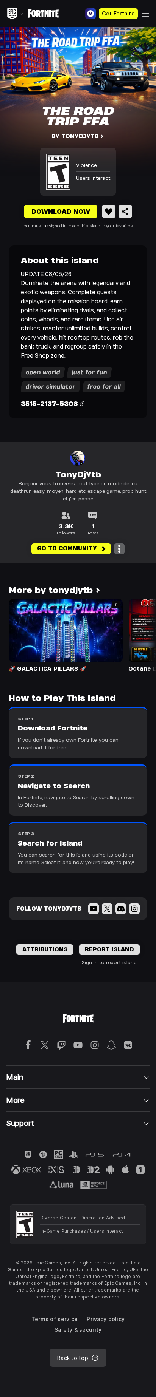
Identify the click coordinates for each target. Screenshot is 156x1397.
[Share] (125, 211)
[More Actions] (119, 548)
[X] (107, 908)
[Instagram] (134, 908)
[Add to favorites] (108, 211)
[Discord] (120, 908)
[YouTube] (93, 908)
